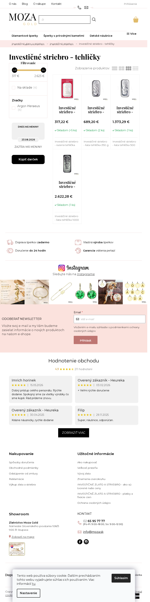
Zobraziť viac (73, 432)
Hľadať (93, 19)
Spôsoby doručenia (21, 462)
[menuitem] (25, 35)
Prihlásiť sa (86, 340)
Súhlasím (121, 578)
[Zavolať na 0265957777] (80, 7)
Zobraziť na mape (23, 536)
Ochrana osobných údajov (94, 502)
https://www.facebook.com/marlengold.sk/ (79, 541)
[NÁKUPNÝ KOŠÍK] (130, 19)
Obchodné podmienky (23, 467)
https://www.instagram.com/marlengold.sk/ (86, 541)
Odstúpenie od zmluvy (23, 473)
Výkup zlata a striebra (22, 484)
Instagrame (86, 274)
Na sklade (26, 87)
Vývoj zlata (84, 473)
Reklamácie (16, 479)
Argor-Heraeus (28, 107)
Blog (25, 3)
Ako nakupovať (87, 462)
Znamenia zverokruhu (91, 479)
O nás (12, 3)
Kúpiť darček (28, 159)
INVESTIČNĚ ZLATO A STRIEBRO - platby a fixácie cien (105, 495)
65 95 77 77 (94, 521)
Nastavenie (28, 593)
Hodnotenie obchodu (73, 361)
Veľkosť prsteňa (87, 467)
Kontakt (56, 3)
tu (33, 584)
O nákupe (39, 3)
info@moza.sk (93, 532)
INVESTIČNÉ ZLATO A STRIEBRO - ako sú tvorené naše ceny (104, 486)
